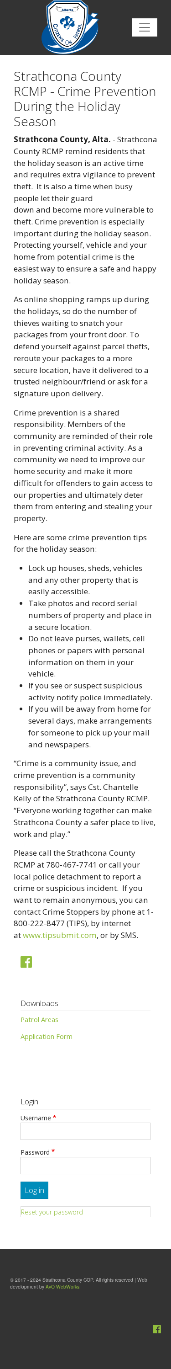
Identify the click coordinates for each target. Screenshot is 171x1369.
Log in (34, 1190)
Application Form (47, 1036)
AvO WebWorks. (63, 1286)
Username (36, 1117)
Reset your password (52, 1212)
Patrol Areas (39, 1019)
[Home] (64, 27)
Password (35, 1152)
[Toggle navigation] (144, 27)
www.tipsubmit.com (60, 935)
